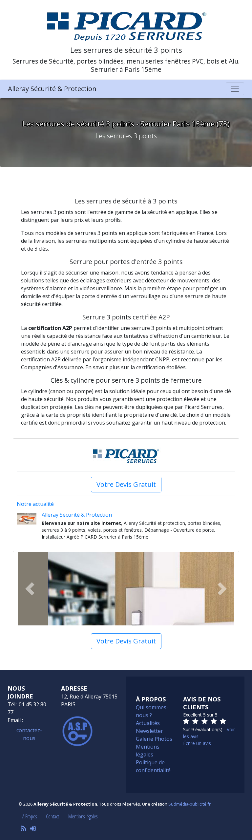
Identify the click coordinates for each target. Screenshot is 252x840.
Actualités (148, 723)
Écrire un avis (197, 743)
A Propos (29, 816)
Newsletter (149, 731)
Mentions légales (82, 816)
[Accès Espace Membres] (33, 828)
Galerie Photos (154, 738)
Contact (52, 816)
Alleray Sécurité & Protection (52, 88)
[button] (30, 588)
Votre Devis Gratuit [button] (126, 484)
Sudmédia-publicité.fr (189, 804)
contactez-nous (29, 734)
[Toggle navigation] (235, 88)
